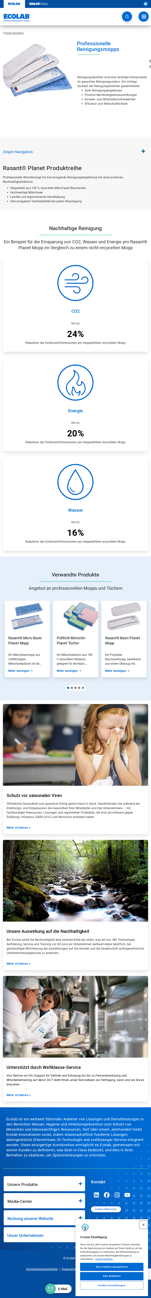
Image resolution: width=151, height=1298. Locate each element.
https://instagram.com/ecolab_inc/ (117, 1195)
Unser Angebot (14, 33)
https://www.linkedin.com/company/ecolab (96, 1195)
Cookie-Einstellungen (112, 1285)
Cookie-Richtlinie (104, 1259)
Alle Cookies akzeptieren (112, 1266)
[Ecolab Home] (15, 17)
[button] (127, 16)
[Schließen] (143, 1225)
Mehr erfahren (17, 827)
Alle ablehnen (112, 1276)
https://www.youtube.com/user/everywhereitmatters (127, 1195)
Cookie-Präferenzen (106, 1209)
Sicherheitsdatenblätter (42, 1269)
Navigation (18, 152)
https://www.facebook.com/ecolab (106, 1195)
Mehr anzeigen (18, 671)
